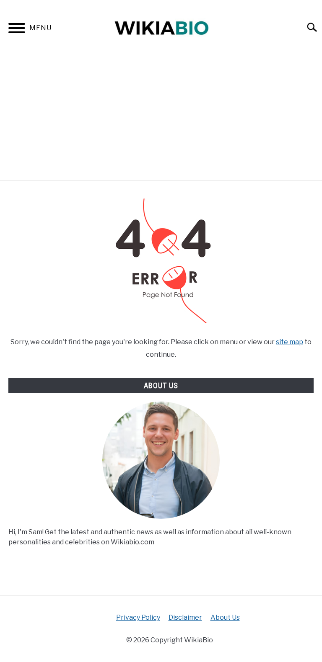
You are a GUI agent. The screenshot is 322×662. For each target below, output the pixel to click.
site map (289, 342)
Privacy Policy (138, 617)
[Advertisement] (161, 117)
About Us (225, 617)
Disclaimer (185, 617)
